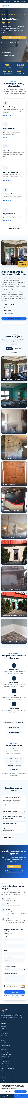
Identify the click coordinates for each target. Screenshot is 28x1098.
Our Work (3, 1031)
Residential (18, 348)
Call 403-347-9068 (14, 42)
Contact (3, 1040)
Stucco (3, 1070)
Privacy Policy (16, 997)
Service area (4, 1035)
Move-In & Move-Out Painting (8, 1066)
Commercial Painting (6, 1056)
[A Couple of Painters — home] (5, 5)
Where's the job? (8, 957)
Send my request (15, 992)
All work (9, 348)
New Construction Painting (7, 1068)
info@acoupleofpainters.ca (14, 906)
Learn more (17, 1088)
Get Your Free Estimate (14, 37)
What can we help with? (10, 966)
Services (3, 1026)
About (2, 1028)
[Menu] (25, 5)
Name (5, 936)
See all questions (8, 837)
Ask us (17, 773)
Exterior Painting (5, 1061)
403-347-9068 (10, 900)
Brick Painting (4, 1052)
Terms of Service (5, 1045)
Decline (7, 1091)
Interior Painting (5, 1063)
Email (5, 950)
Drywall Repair (4, 1059)
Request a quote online (14, 871)
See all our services (14, 228)
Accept (20, 1091)
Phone (5, 943)
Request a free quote (14, 318)
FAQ (2, 1038)
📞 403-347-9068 (5, 1)
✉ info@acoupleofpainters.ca (18, 1)
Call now (7, 1096)
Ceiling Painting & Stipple (7, 1054)
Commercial (14, 352)
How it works (4, 1033)
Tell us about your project (10, 973)
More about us (14, 323)
